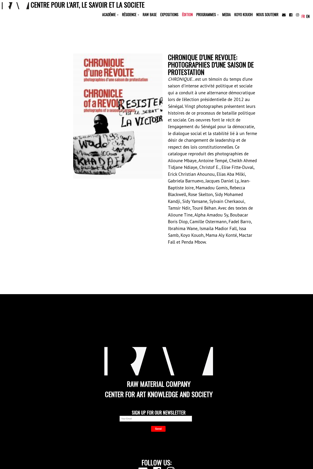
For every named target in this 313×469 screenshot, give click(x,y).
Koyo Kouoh (243, 14)
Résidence (129, 14)
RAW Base (150, 14)
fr (303, 16)
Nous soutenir (267, 14)
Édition (187, 14)
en (308, 16)
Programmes (206, 14)
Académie (109, 14)
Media (226, 14)
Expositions (169, 14)
